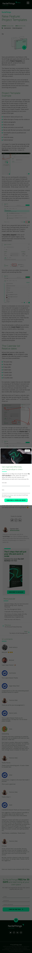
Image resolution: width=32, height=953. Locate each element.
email (3, 490)
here (10, 496)
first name (4, 482)
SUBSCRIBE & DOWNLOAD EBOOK (16, 500)
